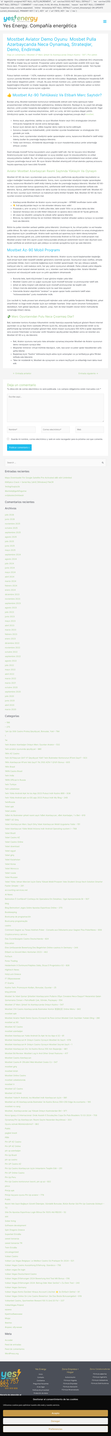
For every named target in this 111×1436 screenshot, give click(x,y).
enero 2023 (10, 639)
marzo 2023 (10, 630)
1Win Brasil (10, 767)
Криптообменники (13, 1314)
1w (6, 740)
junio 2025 (10, 546)
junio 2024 (10, 568)
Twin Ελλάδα (11, 1247)
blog (7, 903)
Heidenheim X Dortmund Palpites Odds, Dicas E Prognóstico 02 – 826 (37, 965)
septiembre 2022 (13, 656)
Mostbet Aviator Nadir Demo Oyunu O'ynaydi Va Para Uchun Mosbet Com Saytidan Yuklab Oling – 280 (52, 1018)
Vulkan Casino (11, 1256)
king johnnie (10, 992)
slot (6, 1216)
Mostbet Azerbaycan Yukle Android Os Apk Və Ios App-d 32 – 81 (34, 1036)
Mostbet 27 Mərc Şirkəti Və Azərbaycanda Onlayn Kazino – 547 (34, 1004)
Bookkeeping (11, 912)
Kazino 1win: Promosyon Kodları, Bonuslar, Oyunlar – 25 (30, 987)
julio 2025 (9, 541)
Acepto (55, 1413)
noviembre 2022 (12, 647)
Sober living (10, 1221)
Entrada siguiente (88, 373)
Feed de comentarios (14, 1349)
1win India (9, 775)
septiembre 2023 (13, 603)
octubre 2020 (11, 687)
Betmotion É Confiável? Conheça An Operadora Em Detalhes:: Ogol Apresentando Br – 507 (47, 899)
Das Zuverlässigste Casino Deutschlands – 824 (27, 939)
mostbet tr (10, 1084)
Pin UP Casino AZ (13, 1164)
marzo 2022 (10, 678)
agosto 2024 (11, 559)
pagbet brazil (11, 1133)
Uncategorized (11, 1252)
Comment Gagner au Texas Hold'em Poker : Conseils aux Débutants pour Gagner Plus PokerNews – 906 (53, 930)
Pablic (8, 1128)
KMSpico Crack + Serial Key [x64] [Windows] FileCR (29, 482)
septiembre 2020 (13, 692)
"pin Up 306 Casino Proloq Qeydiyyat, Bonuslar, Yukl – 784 (32, 731)
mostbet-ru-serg (12, 1106)
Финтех (8, 1323)
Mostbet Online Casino (15, 1075)
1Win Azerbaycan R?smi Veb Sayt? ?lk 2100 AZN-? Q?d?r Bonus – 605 (37, 762)
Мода (7, 1318)
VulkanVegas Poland (14, 1305)
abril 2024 (9, 577)
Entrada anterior (22, 373)
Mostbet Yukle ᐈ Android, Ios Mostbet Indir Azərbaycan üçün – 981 (36, 1097)
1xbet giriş (9, 855)
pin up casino (11, 1159)
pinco (7, 1186)
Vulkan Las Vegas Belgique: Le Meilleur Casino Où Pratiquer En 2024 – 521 (39, 1261)
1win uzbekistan (12, 789)
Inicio (41, 1374)
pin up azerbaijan (13, 1151)
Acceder (9, 1340)
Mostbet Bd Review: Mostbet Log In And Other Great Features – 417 (36, 1053)
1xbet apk (9, 806)
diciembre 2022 (12, 643)
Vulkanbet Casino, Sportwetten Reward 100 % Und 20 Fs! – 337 (34, 1300)
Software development (15, 1225)
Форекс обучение (13, 1327)
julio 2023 (9, 612)
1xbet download (12, 846)
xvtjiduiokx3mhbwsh (14, 495)
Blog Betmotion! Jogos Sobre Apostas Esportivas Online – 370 (33, 908)
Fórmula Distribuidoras (100, 1383)
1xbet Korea (10, 864)
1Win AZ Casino (12, 753)
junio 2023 (10, 616)
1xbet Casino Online (14, 842)
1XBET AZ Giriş (12, 820)
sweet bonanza (12, 1238)
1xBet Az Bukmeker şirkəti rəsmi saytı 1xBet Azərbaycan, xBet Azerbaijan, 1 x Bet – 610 (45, 815)
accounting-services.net (16, 890)
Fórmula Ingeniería (100, 1377)
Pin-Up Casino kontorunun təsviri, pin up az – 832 (28, 1181)
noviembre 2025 (12, 524)
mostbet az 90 (11, 1022)
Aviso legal (41, 1387)
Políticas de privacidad (41, 1390)
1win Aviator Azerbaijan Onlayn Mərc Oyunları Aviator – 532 (32, 744)
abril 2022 (9, 674)
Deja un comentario (16, 55)
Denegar (55, 1421)
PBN (7, 1137)
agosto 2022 (11, 661)
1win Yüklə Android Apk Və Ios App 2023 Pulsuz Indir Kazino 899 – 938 (37, 793)
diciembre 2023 (12, 594)
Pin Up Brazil (11, 1155)
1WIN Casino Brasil (13, 771)
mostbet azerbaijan (14, 1031)
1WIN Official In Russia (15, 780)
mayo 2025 (10, 550)
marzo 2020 (10, 709)
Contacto (40, 1377)
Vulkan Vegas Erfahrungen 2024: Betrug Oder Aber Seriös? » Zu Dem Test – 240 (42, 1283)
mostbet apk (10, 1013)
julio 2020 (9, 696)
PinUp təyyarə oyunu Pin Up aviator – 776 (24, 1195)
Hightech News (12, 970)
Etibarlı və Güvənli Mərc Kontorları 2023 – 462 (26, 952)
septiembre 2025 (13, 532)
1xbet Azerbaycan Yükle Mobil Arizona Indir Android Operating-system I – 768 (41, 829)
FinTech (8, 956)
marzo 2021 (10, 683)
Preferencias (55, 1429)
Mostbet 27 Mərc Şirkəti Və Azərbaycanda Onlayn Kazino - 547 (56, 55)
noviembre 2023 (12, 599)
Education (9, 943)
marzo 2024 (10, 581)
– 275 (7, 727)
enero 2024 (10, 590)
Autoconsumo (70, 1377)
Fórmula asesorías (100, 1374)
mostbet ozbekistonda (15, 1080)
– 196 (7, 722)
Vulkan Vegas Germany (15, 1287)
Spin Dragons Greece (15, 1230)
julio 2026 (9, 515)
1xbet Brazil (10, 833)
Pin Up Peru (10, 1177)
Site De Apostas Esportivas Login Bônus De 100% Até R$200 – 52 (35, 1212)
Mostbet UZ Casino (14, 1089)
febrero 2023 (11, 634)
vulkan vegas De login (15, 1270)
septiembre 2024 (13, 554)
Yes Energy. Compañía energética (39, 25)
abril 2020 (9, 705)
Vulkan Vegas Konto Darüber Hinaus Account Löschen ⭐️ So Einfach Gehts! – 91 (42, 1292)
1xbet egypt (10, 851)
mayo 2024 (10, 572)
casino (8, 925)
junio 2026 (10, 519)
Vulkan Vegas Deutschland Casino (21, 1274)
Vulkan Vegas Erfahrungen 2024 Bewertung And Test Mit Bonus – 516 (37, 1278)
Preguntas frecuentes (40, 1384)
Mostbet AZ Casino (14, 1027)
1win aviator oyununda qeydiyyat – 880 (23, 749)
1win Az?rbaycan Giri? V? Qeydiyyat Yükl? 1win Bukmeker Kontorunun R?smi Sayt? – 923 (46, 758)
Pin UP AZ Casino (13, 1142)
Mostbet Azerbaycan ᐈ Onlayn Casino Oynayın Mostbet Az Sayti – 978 (38, 1040)
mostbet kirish (11, 1071)
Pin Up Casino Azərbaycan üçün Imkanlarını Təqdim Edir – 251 (33, 1168)
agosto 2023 (11, 607)
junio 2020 (10, 700)
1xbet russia (10, 873)
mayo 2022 (10, 669)
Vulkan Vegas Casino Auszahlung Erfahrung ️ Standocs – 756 (33, 1265)
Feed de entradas (13, 1344)
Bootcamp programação (16, 921)
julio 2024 (9, 563)
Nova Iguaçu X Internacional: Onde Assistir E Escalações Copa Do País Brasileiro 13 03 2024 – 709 (51, 1115)
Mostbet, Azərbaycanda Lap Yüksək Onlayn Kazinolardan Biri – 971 (36, 1111)
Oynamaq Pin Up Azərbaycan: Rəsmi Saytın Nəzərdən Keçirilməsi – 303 (38, 1120)
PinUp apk (9, 1190)
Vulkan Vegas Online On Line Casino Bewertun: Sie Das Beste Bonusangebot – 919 (43, 1296)
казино (8, 1309)
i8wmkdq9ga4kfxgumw (15, 491)
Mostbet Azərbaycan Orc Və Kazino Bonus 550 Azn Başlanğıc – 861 (36, 1049)
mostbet (90, 114)
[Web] (89, 430)
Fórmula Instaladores (100, 1380)
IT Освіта (9, 983)
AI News (9, 894)
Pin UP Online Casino (14, 1173)
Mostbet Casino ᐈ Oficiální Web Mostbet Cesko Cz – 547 (31, 1062)
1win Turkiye (10, 784)
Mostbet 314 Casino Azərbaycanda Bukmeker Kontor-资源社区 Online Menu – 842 (43, 1009)
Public (8, 1199)
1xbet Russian (11, 877)
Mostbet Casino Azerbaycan (18, 1058)
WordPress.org (11, 1353)
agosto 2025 (11, 537)
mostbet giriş (11, 1066)
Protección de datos (41, 1393)
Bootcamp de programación (18, 917)
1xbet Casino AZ (12, 837)
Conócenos (41, 1380)
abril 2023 (9, 625)
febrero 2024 (11, 585)
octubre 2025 (11, 528)
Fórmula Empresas (70, 1383)
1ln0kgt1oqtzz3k (12, 486)
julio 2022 (9, 665)
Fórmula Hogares (70, 1380)
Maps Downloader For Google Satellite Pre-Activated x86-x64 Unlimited (38, 478)
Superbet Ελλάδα (13, 1234)
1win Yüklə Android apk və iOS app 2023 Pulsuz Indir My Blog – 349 (36, 797)
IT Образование (12, 978)
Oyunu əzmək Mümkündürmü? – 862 (22, 1124)
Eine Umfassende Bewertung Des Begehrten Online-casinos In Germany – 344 (41, 947)
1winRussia (10, 802)
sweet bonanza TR (13, 1243)
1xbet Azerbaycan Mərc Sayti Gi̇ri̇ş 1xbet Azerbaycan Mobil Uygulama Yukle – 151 (42, 824)
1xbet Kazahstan (12, 859)
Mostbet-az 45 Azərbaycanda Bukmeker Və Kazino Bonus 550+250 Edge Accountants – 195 (48, 1102)
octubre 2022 (11, 652)
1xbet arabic (10, 811)
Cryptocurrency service (16, 934)
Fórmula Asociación (70, 1387)
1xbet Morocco (12, 868)
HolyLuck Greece (13, 974)
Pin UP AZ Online (13, 1146)
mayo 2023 (10, 621)
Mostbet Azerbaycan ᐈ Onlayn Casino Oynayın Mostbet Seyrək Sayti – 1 (38, 1044)
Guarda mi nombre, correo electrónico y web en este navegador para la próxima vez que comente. (57, 439)
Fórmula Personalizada (70, 1390)
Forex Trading (11, 961)
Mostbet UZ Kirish (13, 1093)
